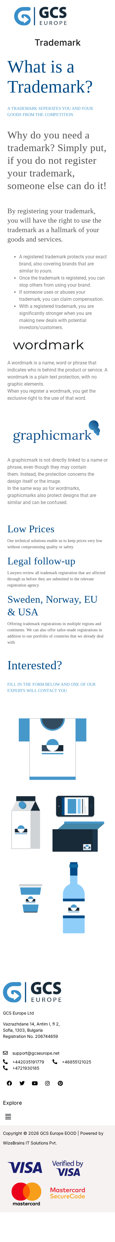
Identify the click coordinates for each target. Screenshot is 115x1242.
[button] (8, 1116)
